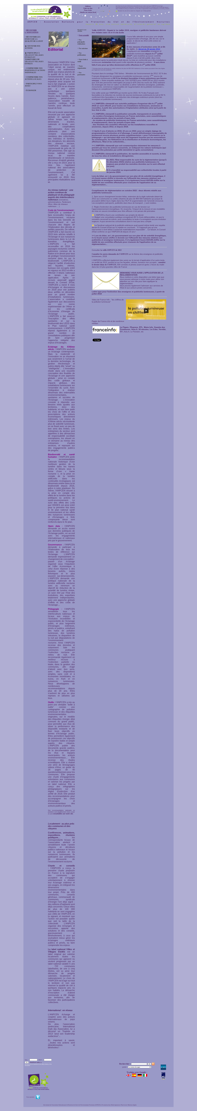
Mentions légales (132, 1105)
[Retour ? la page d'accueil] (49, 12)
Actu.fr (134, 329)
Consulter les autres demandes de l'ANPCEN (110, 254)
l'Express (134, 327)
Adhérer (88, 6)
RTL (141, 327)
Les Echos (154, 329)
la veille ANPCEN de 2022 (111, 250)
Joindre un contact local (88, 12)
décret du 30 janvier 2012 (149, 49)
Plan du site (124, 1105)
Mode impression (115, 1105)
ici (49, 182)
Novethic (162, 329)
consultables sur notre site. (63, 814)
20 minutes (144, 329)
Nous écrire (88, 10)
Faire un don (87, 8)
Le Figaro (124, 327)
